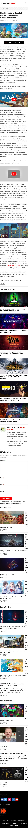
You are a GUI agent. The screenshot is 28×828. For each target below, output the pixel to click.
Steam (2, 283)
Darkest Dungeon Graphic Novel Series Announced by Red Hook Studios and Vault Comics (12, 353)
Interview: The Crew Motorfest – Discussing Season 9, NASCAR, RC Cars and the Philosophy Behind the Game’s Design (14, 757)
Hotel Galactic (14, 280)
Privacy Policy (9, 823)
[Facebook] (2, 800)
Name (2, 477)
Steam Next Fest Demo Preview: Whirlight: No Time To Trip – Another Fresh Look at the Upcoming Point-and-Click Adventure (12, 690)
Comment (3, 460)
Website (2, 491)
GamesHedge (13, 820)
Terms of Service (14, 825)
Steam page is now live (14, 265)
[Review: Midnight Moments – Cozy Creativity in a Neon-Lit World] (12, 565)
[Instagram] (9, 800)
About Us (3, 823)
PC (20, 280)
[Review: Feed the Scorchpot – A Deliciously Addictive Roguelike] (12, 518)
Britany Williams (4, 20)
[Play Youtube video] (14, 99)
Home (2, 8)
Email (2, 484)
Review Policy (16, 823)
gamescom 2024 (5, 280)
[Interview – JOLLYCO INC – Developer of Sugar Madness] (12, 711)
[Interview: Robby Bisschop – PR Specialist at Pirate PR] (12, 773)
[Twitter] (6, 800)
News (7, 8)
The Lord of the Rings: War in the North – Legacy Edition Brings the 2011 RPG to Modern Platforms (14, 377)
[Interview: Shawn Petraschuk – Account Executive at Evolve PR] (12, 735)
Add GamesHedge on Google (15, 43)
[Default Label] (13, 800)
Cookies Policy (23, 823)
